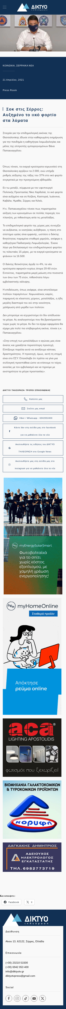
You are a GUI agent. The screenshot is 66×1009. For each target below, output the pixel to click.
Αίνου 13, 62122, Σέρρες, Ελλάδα (25, 941)
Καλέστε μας (35, 399)
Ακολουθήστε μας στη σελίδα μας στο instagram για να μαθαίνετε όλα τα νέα (35, 464)
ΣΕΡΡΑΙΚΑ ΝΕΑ (25, 65)
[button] (4, 7)
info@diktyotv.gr (15, 971)
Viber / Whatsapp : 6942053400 (35, 418)
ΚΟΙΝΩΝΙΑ (9, 65)
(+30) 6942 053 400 (17, 967)
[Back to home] (33, 7)
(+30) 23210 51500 (17, 962)
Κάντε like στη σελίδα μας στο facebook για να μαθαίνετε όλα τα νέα (35, 431)
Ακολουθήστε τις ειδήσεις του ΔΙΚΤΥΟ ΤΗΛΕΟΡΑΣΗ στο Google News (35, 448)
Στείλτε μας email (36, 408)
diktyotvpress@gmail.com (20, 975)
